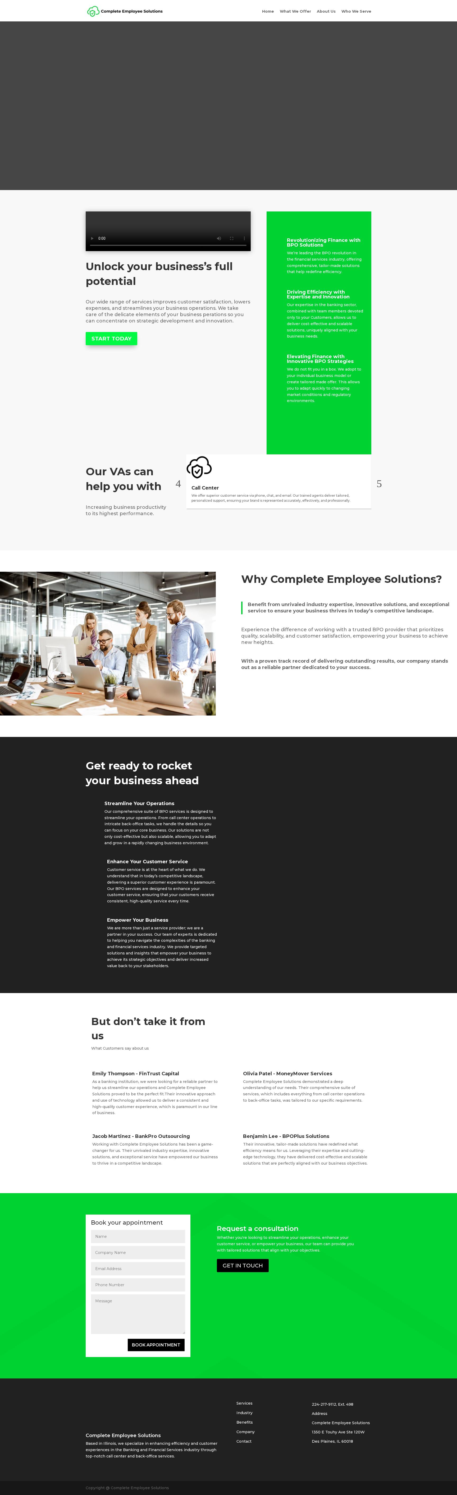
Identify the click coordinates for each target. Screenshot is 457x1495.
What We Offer (295, 11)
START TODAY (111, 338)
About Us (326, 11)
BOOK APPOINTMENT (156, 1345)
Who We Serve (356, 11)
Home (268, 11)
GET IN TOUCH (243, 1265)
